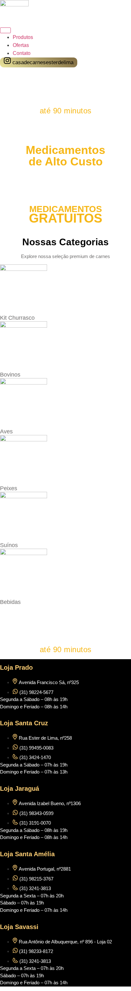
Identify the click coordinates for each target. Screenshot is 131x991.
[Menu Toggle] (5, 30)
